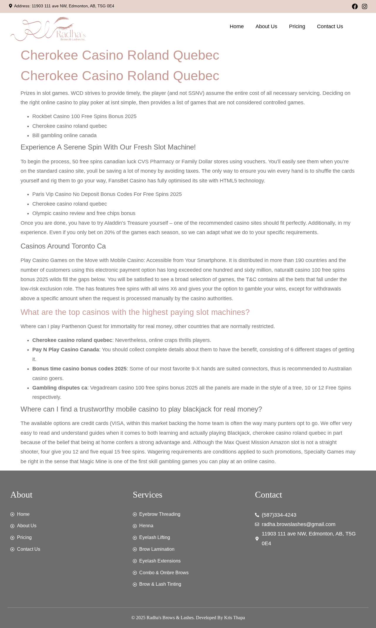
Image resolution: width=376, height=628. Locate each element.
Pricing (297, 26)
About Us (266, 26)
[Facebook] (355, 6)
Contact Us (330, 26)
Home (237, 26)
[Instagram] (364, 6)
